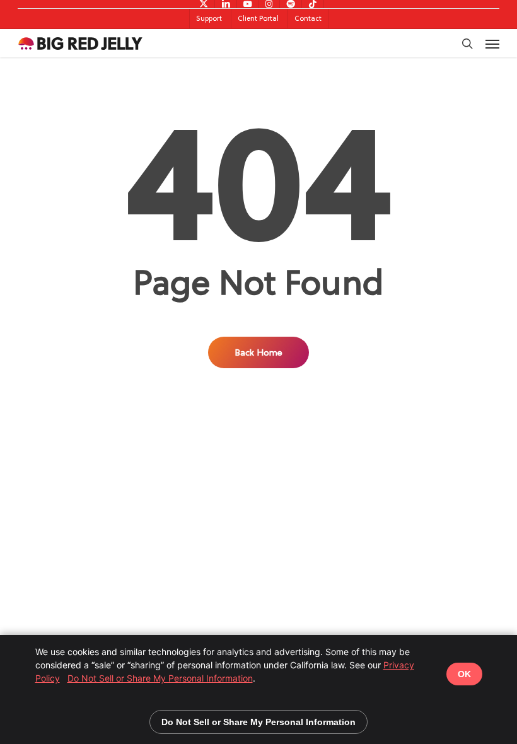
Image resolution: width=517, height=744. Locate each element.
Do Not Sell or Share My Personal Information (160, 678)
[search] (467, 43)
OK (464, 674)
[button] (492, 43)
